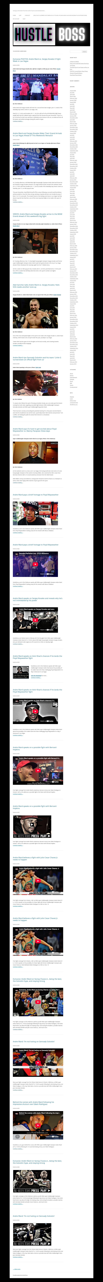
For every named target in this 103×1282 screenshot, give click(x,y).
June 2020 (72, 191)
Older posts (16, 1269)
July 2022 (72, 154)
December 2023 (74, 127)
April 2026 (72, 94)
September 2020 (74, 185)
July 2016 (72, 282)
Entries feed (73, 400)
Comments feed (74, 402)
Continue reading (18, 121)
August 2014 (73, 327)
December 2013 (74, 342)
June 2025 (72, 106)
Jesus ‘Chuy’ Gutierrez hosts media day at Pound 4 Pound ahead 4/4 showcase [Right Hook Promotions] (60, 15)
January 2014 (73, 340)
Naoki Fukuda (57, 295)
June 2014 (72, 331)
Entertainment (73, 377)
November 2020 (74, 181)
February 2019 (73, 222)
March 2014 (73, 336)
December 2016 (74, 272)
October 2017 (73, 253)
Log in (71, 398)
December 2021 (74, 164)
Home (14, 15)
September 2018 (74, 232)
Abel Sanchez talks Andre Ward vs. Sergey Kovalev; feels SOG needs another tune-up (36, 286)
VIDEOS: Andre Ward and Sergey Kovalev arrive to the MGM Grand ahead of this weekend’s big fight (37, 215)
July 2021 (72, 172)
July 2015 (72, 305)
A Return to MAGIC (74, 61)
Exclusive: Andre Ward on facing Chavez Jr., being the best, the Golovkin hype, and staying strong (37, 980)
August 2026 (73, 90)
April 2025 (72, 110)
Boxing (71, 375)
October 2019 (73, 207)
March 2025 (73, 112)
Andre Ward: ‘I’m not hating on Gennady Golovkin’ (34, 1041)
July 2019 (72, 212)
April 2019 (72, 218)
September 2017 (74, 255)
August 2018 (73, 234)
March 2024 (73, 121)
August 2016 (73, 280)
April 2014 (72, 334)
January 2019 (73, 224)
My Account (16, 19)
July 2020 (72, 189)
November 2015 (74, 298)
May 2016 (72, 286)
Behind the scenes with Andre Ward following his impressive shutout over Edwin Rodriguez (33, 1103)
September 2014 (74, 325)
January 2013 (73, 364)
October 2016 (73, 276)
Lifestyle (72, 379)
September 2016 (74, 278)
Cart (20, 15)
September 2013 (74, 348)
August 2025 (73, 102)
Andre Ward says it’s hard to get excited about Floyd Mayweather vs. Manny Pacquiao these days (34, 430)
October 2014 (73, 323)
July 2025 (72, 104)
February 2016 (73, 292)
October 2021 (73, 168)
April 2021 (72, 176)
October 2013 (73, 346)
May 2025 (72, 108)
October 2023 (73, 131)
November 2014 (74, 321)
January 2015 (73, 317)
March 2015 (73, 313)
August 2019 (73, 210)
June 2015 (72, 307)
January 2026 (73, 100)
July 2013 (72, 352)
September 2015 (74, 302)
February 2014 (73, 338)
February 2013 (73, 362)
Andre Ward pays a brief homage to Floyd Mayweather (35, 494)
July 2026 (72, 92)
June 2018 (72, 238)
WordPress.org (73, 404)
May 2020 (72, 193)
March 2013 (73, 360)
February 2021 (73, 178)
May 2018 (72, 240)
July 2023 (72, 135)
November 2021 (74, 166)
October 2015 (73, 300)
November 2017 (74, 251)
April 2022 (72, 158)
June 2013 (72, 354)
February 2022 (73, 160)
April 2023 (72, 139)
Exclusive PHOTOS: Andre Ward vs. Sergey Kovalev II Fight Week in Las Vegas (37, 60)
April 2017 (72, 265)
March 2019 (73, 220)
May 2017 (72, 263)
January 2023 (73, 143)
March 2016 (73, 290)
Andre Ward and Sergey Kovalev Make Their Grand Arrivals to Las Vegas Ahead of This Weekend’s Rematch (37, 134)
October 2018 (73, 230)
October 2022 (73, 148)
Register (72, 397)
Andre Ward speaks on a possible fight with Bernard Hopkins (34, 748)
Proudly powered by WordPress (20, 1275)
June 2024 (72, 119)
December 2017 (74, 249)
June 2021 (72, 174)
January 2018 (73, 247)
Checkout (27, 15)
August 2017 (73, 257)
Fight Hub (38, 367)
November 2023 (74, 129)
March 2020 (73, 197)
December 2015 (74, 296)
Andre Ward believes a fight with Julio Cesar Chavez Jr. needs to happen (35, 858)
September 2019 (74, 209)
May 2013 (72, 356)
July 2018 (72, 236)
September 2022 (74, 150)
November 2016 (74, 274)
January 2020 (73, 201)
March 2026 (73, 96)
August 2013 (73, 350)
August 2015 (73, 303)
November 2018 (74, 228)
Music (71, 381)
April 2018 (72, 241)
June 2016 (72, 284)
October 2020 (73, 183)
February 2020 (73, 199)
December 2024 (74, 117)
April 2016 (72, 288)
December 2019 (74, 203)
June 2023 (72, 137)
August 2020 (73, 187)
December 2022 (74, 145)
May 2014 (72, 333)
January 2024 (73, 125)
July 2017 (72, 259)
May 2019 (72, 216)
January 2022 (73, 162)
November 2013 (74, 344)
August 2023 (73, 133)
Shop (24, 19)
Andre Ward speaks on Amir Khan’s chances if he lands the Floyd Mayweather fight (37, 657)
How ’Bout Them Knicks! (75, 75)
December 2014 (74, 319)
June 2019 (72, 214)
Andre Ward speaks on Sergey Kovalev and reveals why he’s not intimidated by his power (37, 599)
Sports (71, 385)
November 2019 (74, 205)
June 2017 (72, 261)
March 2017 (73, 267)
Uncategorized (73, 387)
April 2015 (72, 311)
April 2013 (72, 358)
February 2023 (73, 141)
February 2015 (73, 315)
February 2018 (73, 245)
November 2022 (74, 147)
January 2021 (73, 179)
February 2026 (73, 98)
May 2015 (72, 309)
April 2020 (72, 195)
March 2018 (73, 243)
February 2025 (73, 114)
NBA (71, 383)
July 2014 (72, 329)
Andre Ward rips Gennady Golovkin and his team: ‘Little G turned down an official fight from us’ (37, 358)
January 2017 (73, 271)
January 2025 (73, 116)
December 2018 (74, 226)
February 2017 (73, 269)
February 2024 (73, 123)
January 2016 (73, 294)
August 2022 (73, 152)
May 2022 (72, 156)
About (71, 373)
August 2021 (73, 170)
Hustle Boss (16, 145)
